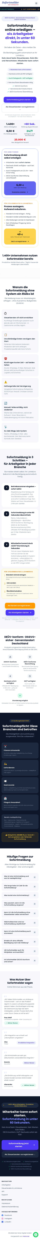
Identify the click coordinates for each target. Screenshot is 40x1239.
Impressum (6, 1203)
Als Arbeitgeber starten (19, 613)
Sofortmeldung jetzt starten (19, 100)
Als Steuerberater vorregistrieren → (20, 108)
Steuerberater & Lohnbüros (12, 1188)
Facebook (8, 1215)
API (3, 1191)
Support (5, 1195)
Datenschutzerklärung (10, 1207)
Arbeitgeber (6, 1185)
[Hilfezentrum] (35, 1234)
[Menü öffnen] (36, 3)
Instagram (8, 1218)
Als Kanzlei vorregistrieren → (20, 606)
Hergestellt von (20, 1236)
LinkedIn (8, 1222)
